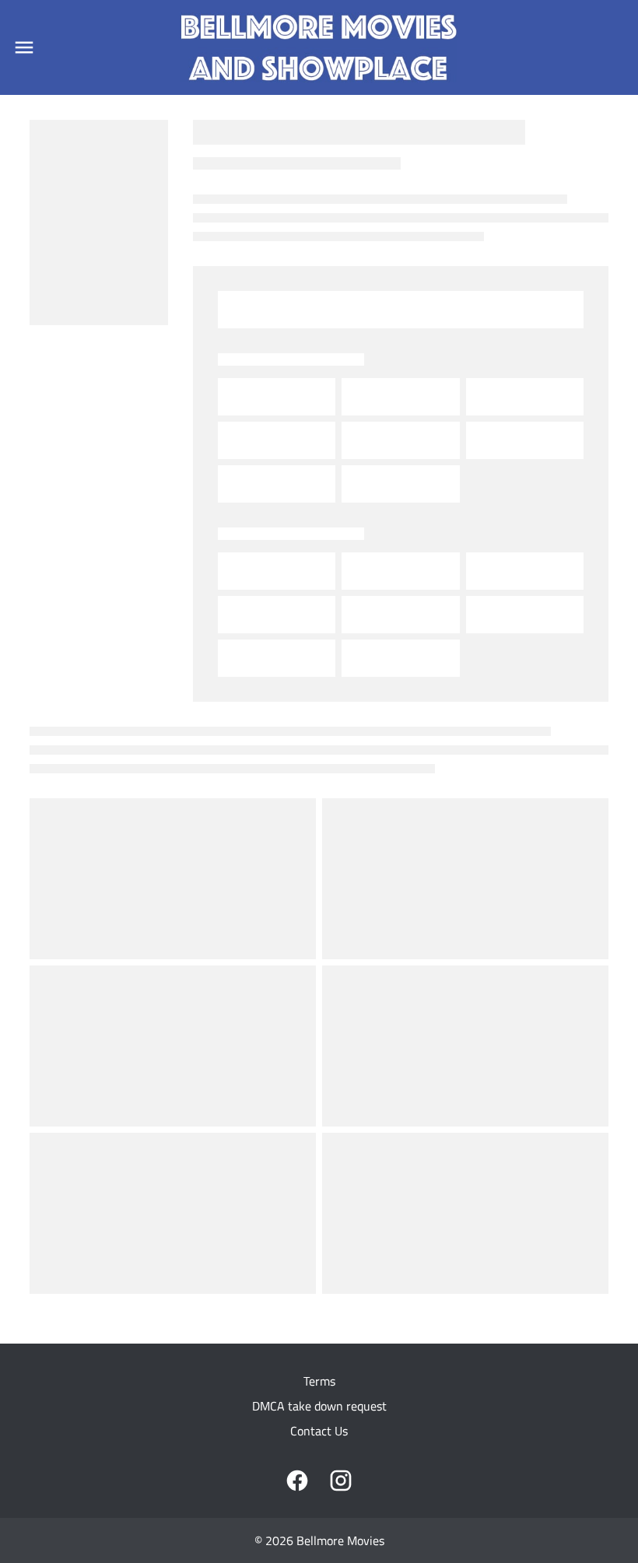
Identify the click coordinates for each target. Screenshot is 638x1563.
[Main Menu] (24, 47)
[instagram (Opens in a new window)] (340, 1480)
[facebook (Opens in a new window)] (297, 1480)
